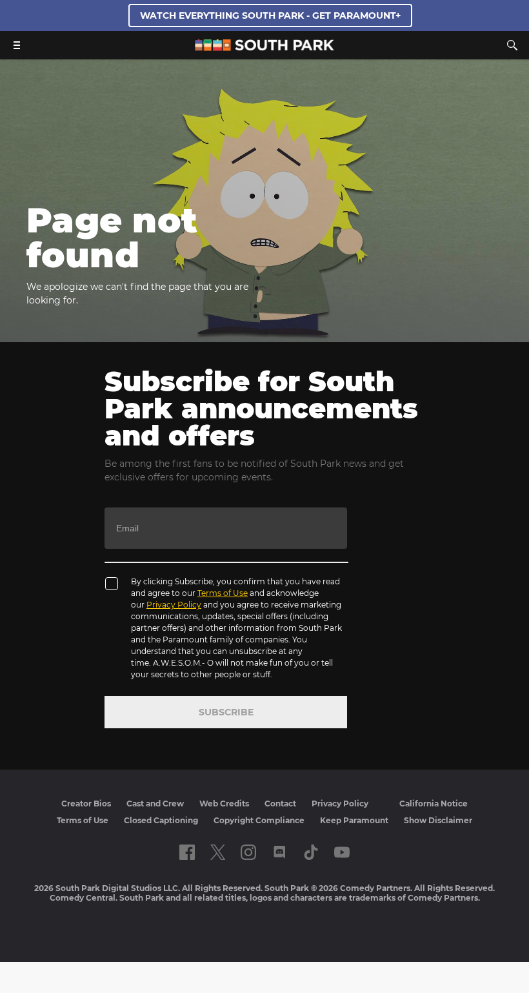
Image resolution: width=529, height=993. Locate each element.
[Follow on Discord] (280, 852)
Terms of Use (222, 593)
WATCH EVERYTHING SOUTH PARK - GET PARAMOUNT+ (270, 15)
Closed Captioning (161, 820)
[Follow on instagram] (248, 852)
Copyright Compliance (259, 820)
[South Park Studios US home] (264, 47)
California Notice (433, 803)
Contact (280, 803)
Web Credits (224, 803)
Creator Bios (86, 803)
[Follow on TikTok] (311, 852)
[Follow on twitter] (217, 852)
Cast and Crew (155, 803)
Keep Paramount (354, 820)
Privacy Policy (173, 604)
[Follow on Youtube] (342, 852)
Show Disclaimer (438, 820)
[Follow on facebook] (187, 852)
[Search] (512, 45)
